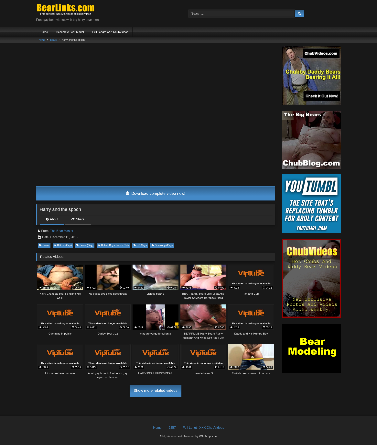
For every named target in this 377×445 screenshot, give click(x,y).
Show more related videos (156, 390)
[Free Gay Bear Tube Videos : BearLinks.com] (65, 10)
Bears (53, 39)
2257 (172, 427)
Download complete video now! (157, 193)
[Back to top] (365, 433)
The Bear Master (61, 231)
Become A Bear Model (70, 31)
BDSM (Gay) (64, 245)
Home (44, 31)
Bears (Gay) (86, 245)
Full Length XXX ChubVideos (110, 31)
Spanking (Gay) (164, 245)
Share (79, 219)
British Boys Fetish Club (115, 245)
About (53, 219)
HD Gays (142, 245)
